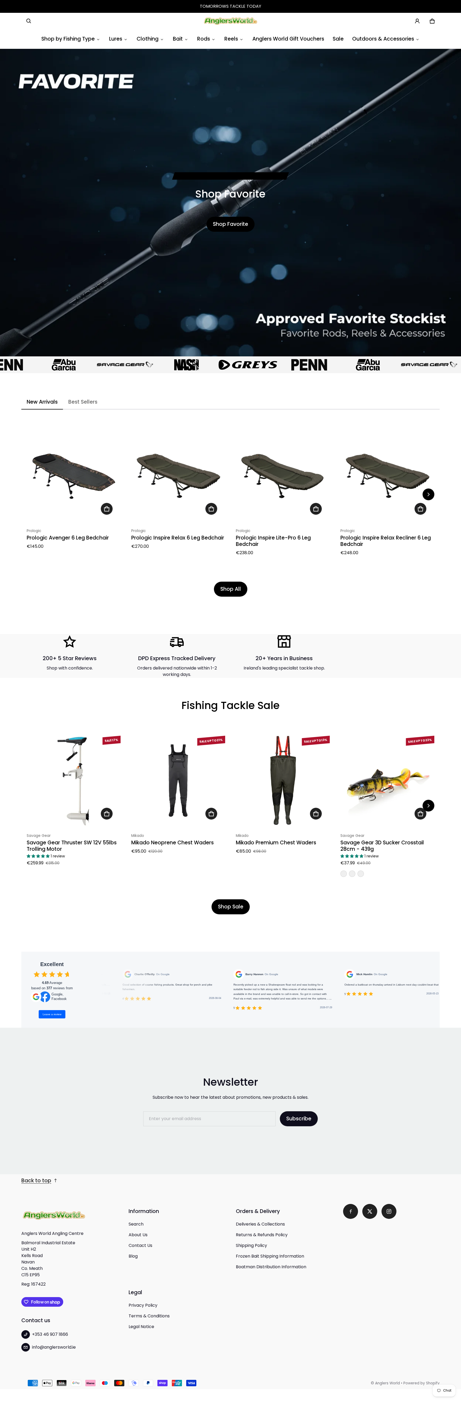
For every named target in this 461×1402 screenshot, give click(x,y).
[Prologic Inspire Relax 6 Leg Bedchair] (178, 476)
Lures (115, 38)
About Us (138, 1235)
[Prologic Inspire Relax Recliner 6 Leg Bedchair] (387, 476)
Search (136, 1224)
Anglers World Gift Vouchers (288, 38)
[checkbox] (37, 974)
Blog (133, 1256)
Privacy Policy (143, 1305)
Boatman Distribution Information (271, 1267)
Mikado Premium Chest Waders (276, 842)
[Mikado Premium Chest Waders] (283, 781)
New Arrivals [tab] (42, 401)
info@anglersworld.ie (54, 1347)
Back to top (36, 1180)
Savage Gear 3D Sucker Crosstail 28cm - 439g (382, 846)
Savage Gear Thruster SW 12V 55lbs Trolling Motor (72, 846)
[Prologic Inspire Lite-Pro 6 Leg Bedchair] (283, 476)
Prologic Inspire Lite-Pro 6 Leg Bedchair (273, 541)
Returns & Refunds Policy (262, 1235)
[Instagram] (388, 1211)
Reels (231, 38)
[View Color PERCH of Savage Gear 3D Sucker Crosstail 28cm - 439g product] (343, 874)
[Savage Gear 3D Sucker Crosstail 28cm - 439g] (387, 781)
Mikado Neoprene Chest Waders (172, 842)
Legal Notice (141, 1327)
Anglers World (387, 1383)
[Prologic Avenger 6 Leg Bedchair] (74, 476)
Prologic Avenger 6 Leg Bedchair (68, 537)
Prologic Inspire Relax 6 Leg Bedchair (177, 537)
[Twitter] (369, 1211)
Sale (338, 38)
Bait (178, 38)
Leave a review (52, 1014)
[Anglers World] (230, 21)
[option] (89, 365)
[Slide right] (428, 494)
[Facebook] (350, 1211)
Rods (203, 38)
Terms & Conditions (149, 1316)
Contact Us (140, 1245)
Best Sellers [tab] (82, 401)
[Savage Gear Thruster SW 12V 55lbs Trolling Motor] (74, 781)
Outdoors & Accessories (383, 38)
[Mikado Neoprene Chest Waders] (178, 781)
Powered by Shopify (421, 1383)
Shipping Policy (251, 1245)
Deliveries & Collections (260, 1224)
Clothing (147, 38)
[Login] (417, 21)
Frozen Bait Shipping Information (270, 1256)
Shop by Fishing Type (68, 38)
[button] (28, 21)
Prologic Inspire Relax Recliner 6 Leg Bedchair (385, 541)
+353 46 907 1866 (50, 1334)
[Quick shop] (107, 509)
